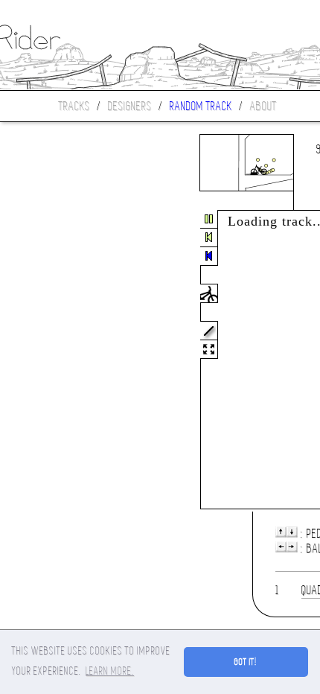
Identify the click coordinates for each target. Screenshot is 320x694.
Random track (201, 106)
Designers (130, 106)
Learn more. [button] (110, 671)
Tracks (74, 106)
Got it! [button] (245, 662)
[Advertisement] (62, 360)
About (263, 106)
